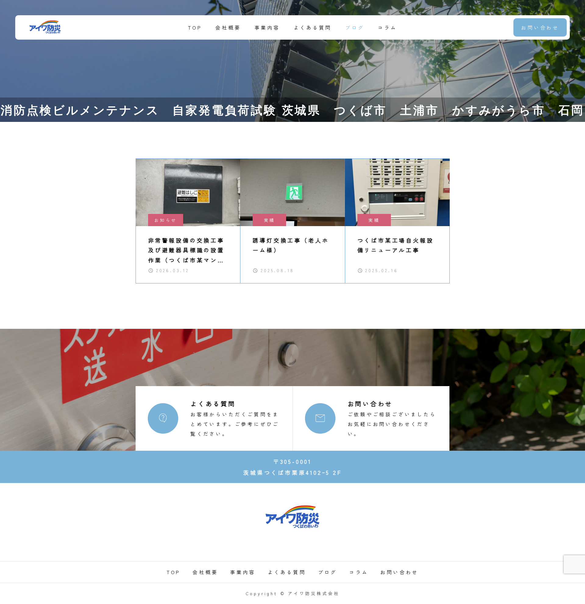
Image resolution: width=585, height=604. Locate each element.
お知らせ (165, 220)
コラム (387, 27)
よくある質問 (313, 27)
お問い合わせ (540, 27)
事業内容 (267, 27)
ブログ (354, 27)
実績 (269, 220)
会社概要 (228, 27)
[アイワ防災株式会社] (45, 27)
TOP (195, 27)
